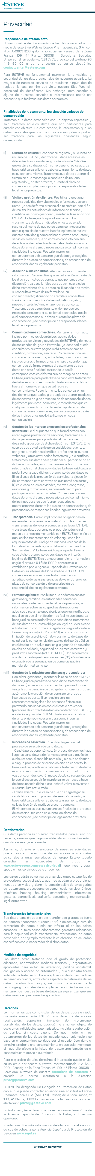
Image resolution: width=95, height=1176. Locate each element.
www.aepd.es (26, 1133)
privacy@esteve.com (19, 1080)
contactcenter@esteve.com (24, 67)
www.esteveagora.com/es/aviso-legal (31, 865)
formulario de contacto (70, 1072)
